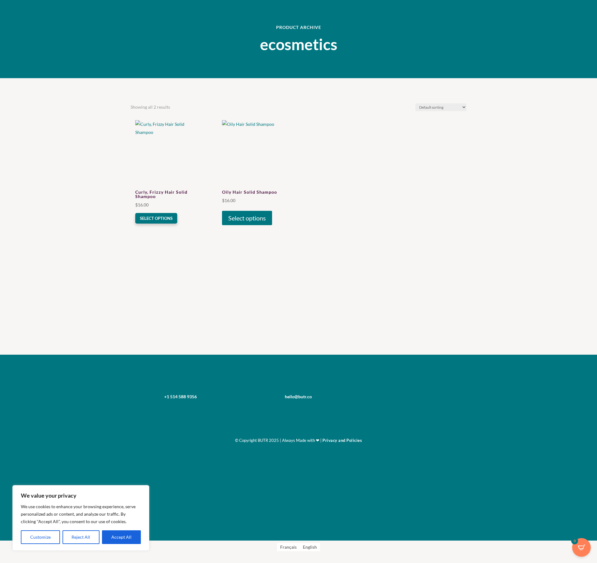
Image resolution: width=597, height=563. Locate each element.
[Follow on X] (305, 412)
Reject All (81, 537)
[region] (80, 518)
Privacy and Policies (342, 440)
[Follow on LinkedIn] (319, 412)
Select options (156, 218)
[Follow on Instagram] (278, 412)
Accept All (121, 537)
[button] (153, 125)
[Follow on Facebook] (291, 412)
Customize (40, 537)
